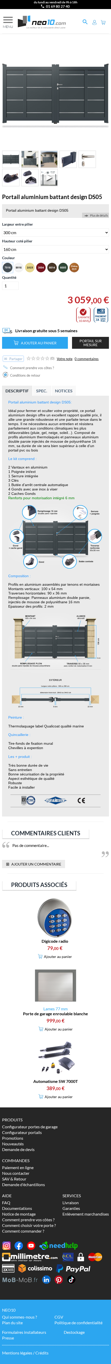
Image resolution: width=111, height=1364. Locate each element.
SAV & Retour (14, 1178)
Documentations (17, 1208)
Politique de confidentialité (78, 1322)
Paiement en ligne (18, 1167)
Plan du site (12, 1322)
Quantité (9, 277)
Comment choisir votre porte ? (29, 1225)
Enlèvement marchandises (85, 1213)
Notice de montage (19, 1213)
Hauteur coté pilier (17, 241)
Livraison (70, 1202)
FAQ (6, 1202)
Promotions (12, 1138)
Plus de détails (99, 215)
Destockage (74, 1332)
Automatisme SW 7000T (55, 1081)
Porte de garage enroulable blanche (55, 1013)
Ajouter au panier (39, 343)
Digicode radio (55, 941)
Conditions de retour (24, 375)
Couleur (8, 258)
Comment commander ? (23, 1230)
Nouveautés (13, 1143)
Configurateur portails (22, 1132)
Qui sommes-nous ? (19, 1316)
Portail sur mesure (91, 343)
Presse (8, 1337)
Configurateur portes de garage (30, 1126)
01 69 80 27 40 (58, 6)
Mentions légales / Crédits (25, 1352)
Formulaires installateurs (24, 1332)
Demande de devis (18, 1149)
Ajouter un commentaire (33, 863)
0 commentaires (87, 359)
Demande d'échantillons (23, 1184)
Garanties (71, 1208)
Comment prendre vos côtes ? (31, 368)
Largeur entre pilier (17, 224)
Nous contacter (15, 1173)
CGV (58, 1316)
